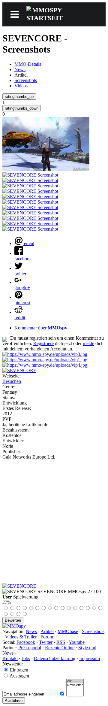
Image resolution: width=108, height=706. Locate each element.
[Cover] (19, 370)
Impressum (89, 658)
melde (88, 343)
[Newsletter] (75, 685)
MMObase (68, 631)
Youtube (77, 642)
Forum (46, 636)
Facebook (25, 642)
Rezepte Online (59, 647)
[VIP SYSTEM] (44, 354)
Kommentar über (40, 327)
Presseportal (29, 647)
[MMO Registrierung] (44, 365)
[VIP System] (44, 359)
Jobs (26, 658)
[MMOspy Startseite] (14, 626)
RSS (60, 642)
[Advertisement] (54, 517)
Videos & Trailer (21, 636)
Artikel (47, 631)
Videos (21, 85)
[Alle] (75, 681)
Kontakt (10, 658)
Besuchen (11, 381)
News (20, 69)
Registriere (43, 343)
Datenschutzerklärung (54, 658)
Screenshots (25, 80)
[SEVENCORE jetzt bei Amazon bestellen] (19, 586)
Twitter (45, 642)
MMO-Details (27, 64)
